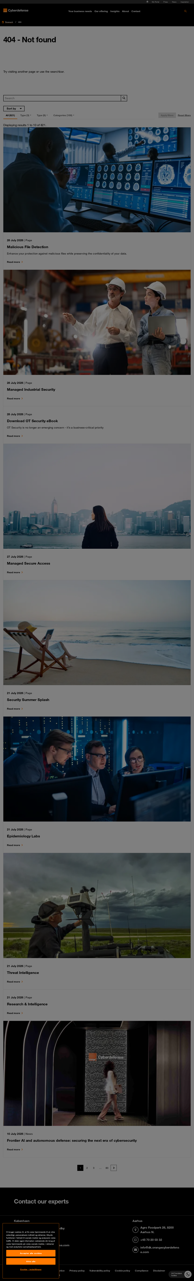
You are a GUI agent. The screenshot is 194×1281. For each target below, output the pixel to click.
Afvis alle (30, 1261)
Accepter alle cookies (31, 1253)
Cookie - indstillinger (31, 1269)
